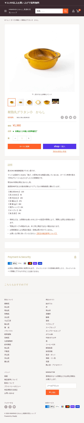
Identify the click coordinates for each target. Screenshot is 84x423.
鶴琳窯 (6, 303)
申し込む (52, 392)
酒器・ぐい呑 (51, 358)
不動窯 (6, 351)
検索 (6, 376)
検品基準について (11, 379)
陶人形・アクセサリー (54, 365)
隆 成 (6, 327)
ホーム (6, 20)
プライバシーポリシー (12, 386)
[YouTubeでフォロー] (14, 406)
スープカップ (51, 327)
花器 (47, 361)
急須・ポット (51, 355)
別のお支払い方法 (59, 151)
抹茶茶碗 (49, 351)
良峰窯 (6, 338)
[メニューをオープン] (5, 11)
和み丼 (48, 310)
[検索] (65, 11)
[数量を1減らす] (15, 138)
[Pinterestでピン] (66, 117)
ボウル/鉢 (49, 334)
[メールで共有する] (74, 117)
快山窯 (6, 348)
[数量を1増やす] (28, 138)
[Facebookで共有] (62, 117)
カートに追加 (24, 146)
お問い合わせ (9, 393)
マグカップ (50, 324)
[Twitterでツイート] (70, 117)
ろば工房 (7, 321)
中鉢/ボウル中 (51, 338)
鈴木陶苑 (7, 344)
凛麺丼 (48, 314)
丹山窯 (6, 355)
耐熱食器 (49, 348)
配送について (9, 383)
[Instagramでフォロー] (10, 406)
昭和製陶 (10, 117)
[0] (77, 11)
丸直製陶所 (8, 341)
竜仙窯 (6, 310)
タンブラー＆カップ (53, 331)
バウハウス (8, 331)
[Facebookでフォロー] (5, 406)
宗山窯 (6, 358)
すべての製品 (15, 20)
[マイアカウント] (73, 11)
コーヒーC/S (50, 344)
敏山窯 (6, 324)
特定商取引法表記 (11, 390)
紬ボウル (49, 303)
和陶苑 (6, 314)
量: (9, 138)
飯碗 (47, 317)
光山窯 (6, 317)
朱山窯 (6, 307)
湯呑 (47, 321)
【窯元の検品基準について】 (46, 233)
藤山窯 (6, 361)
